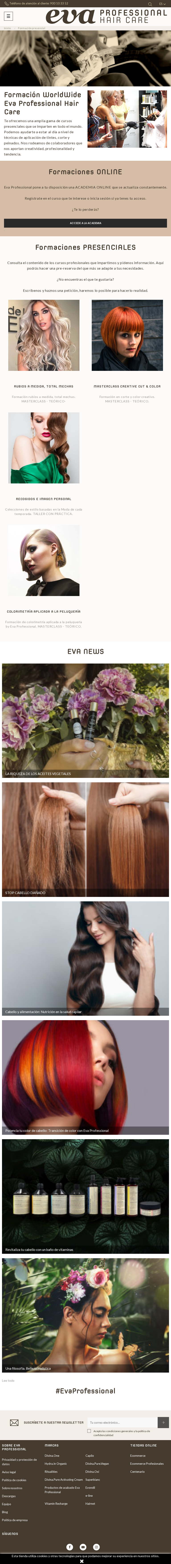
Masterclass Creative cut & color (127, 386)
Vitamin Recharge (56, 1503)
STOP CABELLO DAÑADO (25, 893)
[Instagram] (96, 1547)
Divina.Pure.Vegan (97, 1463)
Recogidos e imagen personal (44, 499)
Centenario (137, 1471)
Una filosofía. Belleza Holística (28, 1368)
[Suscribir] (163, 1422)
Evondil (90, 1487)
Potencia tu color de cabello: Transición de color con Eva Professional (57, 1131)
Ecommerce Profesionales (147, 1463)
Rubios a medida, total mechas (43, 386)
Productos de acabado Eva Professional (62, 1490)
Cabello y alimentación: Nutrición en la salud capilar (43, 1012)
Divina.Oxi (92, 1471)
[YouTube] (83, 1547)
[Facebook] (70, 1547)
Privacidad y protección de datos (19, 1462)
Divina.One (52, 1455)
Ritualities (51, 1471)
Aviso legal (9, 1472)
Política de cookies (14, 1480)
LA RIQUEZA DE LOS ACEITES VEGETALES (38, 774)
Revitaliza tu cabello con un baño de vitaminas (39, 1250)
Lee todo (8, 1380)
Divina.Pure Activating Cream (64, 1479)
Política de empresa (15, 1520)
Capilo (90, 1455)
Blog (5, 1512)
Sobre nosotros (12, 1488)
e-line (89, 1495)
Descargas (9, 1496)
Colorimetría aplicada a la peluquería (44, 611)
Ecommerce (137, 1455)
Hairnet (90, 1503)
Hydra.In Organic (56, 1463)
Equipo (6, 1504)
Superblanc (93, 1479)
